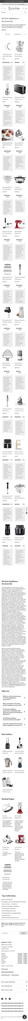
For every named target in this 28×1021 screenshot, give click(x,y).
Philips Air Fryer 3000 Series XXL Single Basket (19, 539)
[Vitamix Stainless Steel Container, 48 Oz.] (8, 762)
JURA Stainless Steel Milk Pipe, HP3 (7, 55)
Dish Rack (14, 904)
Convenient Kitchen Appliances (18, 848)
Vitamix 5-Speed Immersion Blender (20, 278)
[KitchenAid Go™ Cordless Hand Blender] (8, 488)
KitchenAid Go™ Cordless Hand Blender (7, 497)
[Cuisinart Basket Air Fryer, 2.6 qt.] (8, 444)
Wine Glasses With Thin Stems (10, 906)
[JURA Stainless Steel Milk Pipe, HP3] (8, 46)
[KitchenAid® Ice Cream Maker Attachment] (8, 179)
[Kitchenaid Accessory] (8, 839)
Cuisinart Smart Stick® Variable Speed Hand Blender (19, 752)
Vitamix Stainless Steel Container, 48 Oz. (7, 771)
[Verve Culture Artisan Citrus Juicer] (20, 444)
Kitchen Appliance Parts (7, 817)
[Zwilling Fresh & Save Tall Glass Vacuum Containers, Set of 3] (8, 269)
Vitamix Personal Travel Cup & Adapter (7, 791)
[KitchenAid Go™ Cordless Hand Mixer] (8, 312)
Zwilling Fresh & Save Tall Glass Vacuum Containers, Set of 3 (7, 278)
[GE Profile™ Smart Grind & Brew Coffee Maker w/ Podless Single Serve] (8, 530)
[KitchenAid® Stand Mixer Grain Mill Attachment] (20, 46)
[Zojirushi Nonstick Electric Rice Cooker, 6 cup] (20, 488)
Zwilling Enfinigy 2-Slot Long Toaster (20, 98)
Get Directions (5, 975)
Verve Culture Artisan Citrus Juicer (19, 453)
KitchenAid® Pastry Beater (6, 364)
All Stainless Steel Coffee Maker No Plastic (14, 901)
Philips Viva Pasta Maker (18, 364)
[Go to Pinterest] (10, 999)
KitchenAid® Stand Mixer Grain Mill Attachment (18, 55)
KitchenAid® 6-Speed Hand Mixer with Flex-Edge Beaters (20, 144)
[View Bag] (26, 8)
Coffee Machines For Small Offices (11, 913)
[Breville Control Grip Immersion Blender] (8, 224)
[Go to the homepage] (14, 7)
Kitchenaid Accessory (15, 684)
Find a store (4, 969)
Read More (4, 29)
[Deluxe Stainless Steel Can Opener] (20, 312)
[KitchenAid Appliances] (20, 808)
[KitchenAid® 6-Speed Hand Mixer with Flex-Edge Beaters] (20, 135)
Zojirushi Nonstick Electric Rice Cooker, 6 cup (20, 497)
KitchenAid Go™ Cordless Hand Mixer (7, 321)
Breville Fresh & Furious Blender (19, 771)
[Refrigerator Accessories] (8, 869)
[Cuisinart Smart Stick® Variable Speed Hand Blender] (20, 743)
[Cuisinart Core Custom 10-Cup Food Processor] (20, 401)
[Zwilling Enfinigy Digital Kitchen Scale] (8, 135)
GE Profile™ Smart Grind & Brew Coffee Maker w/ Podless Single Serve (6, 539)
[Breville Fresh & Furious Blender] (20, 762)
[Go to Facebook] (2, 999)
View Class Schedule (7, 972)
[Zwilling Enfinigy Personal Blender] (8, 89)
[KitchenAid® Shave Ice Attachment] (20, 224)
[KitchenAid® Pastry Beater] (8, 355)
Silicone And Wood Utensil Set (10, 917)
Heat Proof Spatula (7, 899)
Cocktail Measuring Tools (9, 910)
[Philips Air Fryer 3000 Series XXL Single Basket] (20, 530)
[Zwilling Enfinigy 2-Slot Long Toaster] (20, 89)
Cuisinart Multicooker (18, 188)
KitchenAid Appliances (18, 817)
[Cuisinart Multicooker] (20, 179)
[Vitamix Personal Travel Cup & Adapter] (8, 782)
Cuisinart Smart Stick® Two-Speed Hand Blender (7, 410)
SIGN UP (23, 933)
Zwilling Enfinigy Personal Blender (7, 98)
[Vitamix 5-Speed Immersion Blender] (20, 269)
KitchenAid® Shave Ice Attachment (18, 232)
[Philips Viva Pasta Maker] (20, 355)
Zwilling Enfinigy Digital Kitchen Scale (7, 144)
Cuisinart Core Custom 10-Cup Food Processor (19, 410)
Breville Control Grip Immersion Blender (7, 232)
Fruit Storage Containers (9, 908)
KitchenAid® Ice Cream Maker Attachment (7, 188)
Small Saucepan (6, 915)
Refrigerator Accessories (6, 878)
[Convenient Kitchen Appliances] (20, 839)
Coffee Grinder (6, 904)
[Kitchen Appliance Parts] (8, 808)
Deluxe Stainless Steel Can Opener (20, 321)
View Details (15, 975)
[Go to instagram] (6, 999)
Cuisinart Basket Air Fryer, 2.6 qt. (7, 453)
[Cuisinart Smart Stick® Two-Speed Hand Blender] (8, 401)
